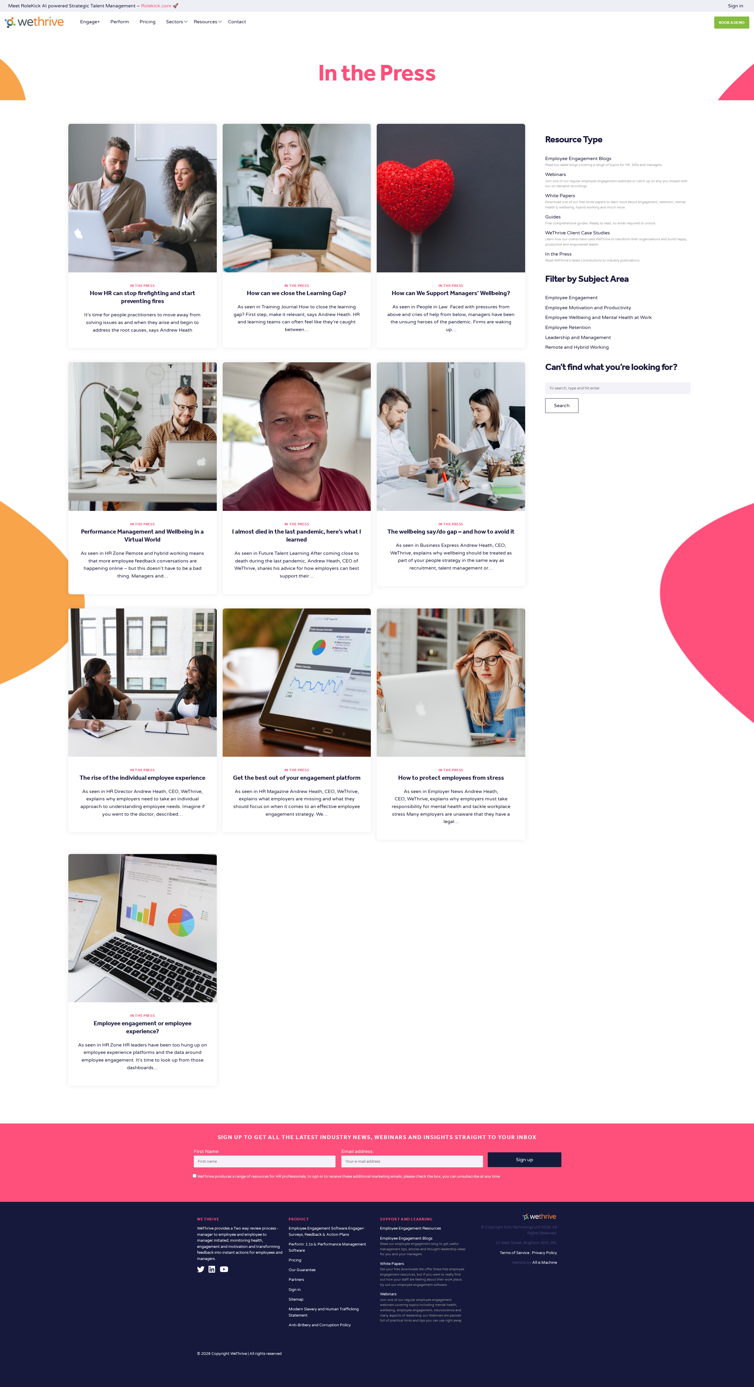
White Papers (615, 201)
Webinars (616, 180)
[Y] (224, 1270)
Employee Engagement (571, 298)
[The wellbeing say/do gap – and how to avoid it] (451, 507)
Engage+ (90, 22)
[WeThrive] (34, 22)
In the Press (142, 286)
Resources (205, 22)
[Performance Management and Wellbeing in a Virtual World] (142, 507)
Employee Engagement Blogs (422, 1246)
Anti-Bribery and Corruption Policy (320, 1325)
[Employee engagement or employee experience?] (142, 998)
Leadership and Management (578, 337)
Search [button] (562, 406)
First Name (206, 1151)
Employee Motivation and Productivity (588, 308)
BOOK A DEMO (732, 22)
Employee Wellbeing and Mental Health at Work (598, 317)
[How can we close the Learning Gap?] (297, 268)
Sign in (735, 6)
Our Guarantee (302, 1270)
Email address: (357, 1151)
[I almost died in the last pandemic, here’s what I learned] (297, 507)
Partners (296, 1279)
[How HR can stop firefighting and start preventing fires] (142, 268)
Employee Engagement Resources (410, 1228)
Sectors (174, 22)
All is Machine (544, 1262)
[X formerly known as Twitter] (201, 1270)
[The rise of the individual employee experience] (142, 753)
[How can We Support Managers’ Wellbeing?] (451, 268)
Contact (237, 22)
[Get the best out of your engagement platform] (297, 753)
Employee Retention (568, 327)
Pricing (148, 22)
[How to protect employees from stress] (451, 753)
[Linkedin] (212, 1270)
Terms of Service (515, 1253)
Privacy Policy (544, 1253)
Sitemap (296, 1299)
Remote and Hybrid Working (577, 347)
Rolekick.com (156, 6)
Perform (119, 22)
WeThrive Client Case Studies (616, 238)
